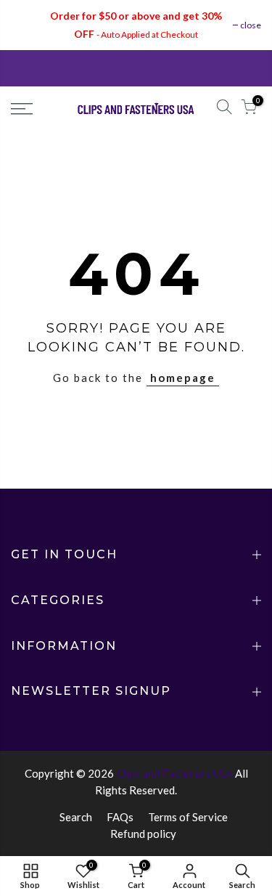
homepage (182, 377)
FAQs (120, 816)
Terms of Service (188, 816)
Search (75, 816)
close (250, 25)
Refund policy (143, 833)
